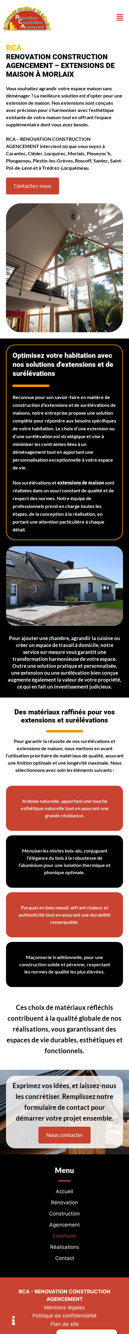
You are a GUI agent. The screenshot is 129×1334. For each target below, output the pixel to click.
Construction (64, 1214)
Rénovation (64, 1202)
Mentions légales (64, 1308)
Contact (64, 1258)
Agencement (64, 1225)
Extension (64, 1236)
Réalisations (64, 1247)
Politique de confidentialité (64, 1316)
